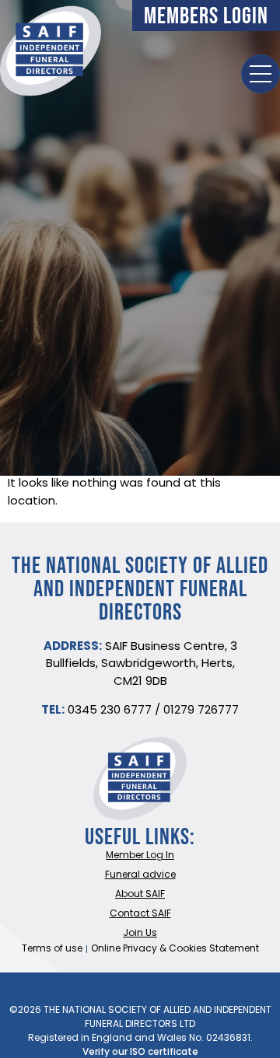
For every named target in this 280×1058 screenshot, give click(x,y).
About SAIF (140, 894)
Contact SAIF (140, 914)
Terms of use (52, 949)
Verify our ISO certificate (140, 1052)
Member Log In (140, 856)
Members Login (206, 15)
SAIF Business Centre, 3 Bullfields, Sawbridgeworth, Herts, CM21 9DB (141, 664)
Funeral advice (140, 875)
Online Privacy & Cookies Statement (175, 949)
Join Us (140, 933)
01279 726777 (201, 711)
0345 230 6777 (110, 711)
